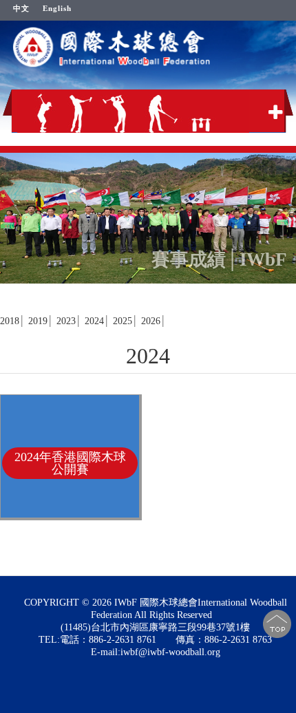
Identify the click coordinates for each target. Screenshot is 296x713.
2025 (122, 321)
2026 (150, 321)
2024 (94, 321)
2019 (37, 321)
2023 (66, 321)
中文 (21, 8)
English (57, 8)
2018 (9, 321)
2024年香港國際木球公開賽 (70, 463)
